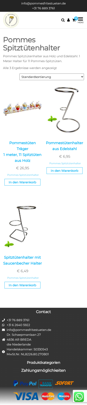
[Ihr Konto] (68, 20)
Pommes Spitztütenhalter (23, 174)
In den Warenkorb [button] (22, 182)
